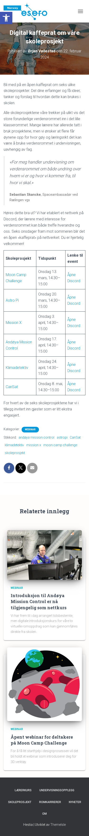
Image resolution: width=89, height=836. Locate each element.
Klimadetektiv (17, 367)
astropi (62, 437)
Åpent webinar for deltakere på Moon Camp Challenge (42, 740)
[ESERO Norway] (27, 11)
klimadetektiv (14, 445)
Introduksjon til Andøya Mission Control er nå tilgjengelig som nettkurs (38, 601)
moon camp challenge (60, 445)
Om (44, 813)
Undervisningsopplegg (56, 790)
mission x (33, 445)
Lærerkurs (23, 790)
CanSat (12, 387)
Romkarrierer (50, 802)
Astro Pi (12, 300)
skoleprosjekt (15, 453)
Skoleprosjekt (19, 802)
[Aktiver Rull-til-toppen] (80, 826)
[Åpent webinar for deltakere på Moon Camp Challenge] (44, 684)
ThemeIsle (58, 825)
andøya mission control (36, 437)
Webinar (30, 429)
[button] (6, 18)
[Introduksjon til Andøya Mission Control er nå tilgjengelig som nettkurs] (44, 555)
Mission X (14, 322)
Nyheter (75, 802)
